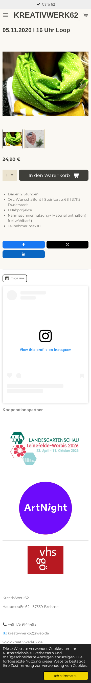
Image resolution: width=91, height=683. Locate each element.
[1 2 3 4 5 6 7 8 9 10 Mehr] (10, 175)
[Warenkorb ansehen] (85, 15)
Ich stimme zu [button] (66, 676)
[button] (12, 139)
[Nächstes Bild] (81, 84)
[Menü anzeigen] (5, 15)
